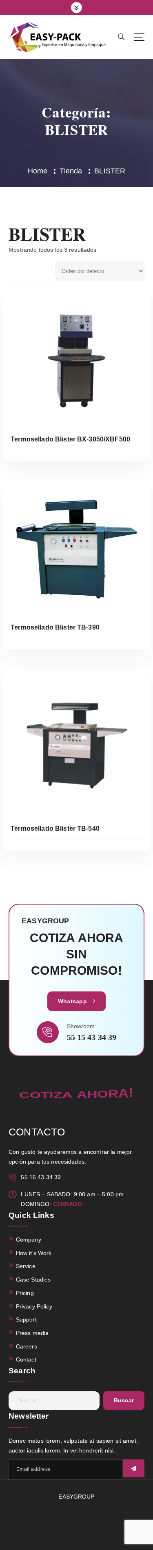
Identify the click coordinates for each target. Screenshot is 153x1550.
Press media (32, 1333)
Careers (26, 1346)
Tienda (71, 171)
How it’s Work (34, 1253)
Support (26, 1319)
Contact (26, 1359)
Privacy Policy (34, 1306)
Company (28, 1239)
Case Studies (33, 1279)
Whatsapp (73, 1001)
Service (25, 1266)
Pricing (25, 1293)
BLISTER (109, 171)
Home (38, 171)
